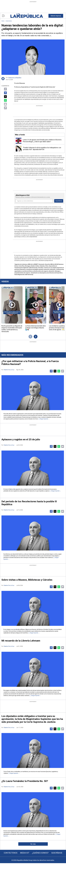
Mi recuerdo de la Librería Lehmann (20, 640)
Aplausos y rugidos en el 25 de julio (20, 439)
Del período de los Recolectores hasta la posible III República (29, 503)
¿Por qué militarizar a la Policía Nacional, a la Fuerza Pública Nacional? (30, 363)
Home (2, 21)
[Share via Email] (5, 104)
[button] (55, 16)
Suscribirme (58, 200)
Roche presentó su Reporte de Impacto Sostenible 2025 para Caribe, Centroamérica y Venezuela (11, 328)
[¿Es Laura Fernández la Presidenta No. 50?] (32, 809)
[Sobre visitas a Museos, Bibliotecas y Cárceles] (32, 608)
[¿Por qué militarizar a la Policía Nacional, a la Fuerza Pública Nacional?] (32, 392)
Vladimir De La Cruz (9, 369)
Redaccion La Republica (14, 77)
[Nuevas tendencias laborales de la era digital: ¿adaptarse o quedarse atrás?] (33, 57)
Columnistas (9, 21)
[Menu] (3, 16)
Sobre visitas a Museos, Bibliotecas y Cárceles (26, 579)
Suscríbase (56, 853)
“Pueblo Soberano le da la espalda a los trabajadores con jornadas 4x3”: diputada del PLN (42, 148)
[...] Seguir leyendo (43, 419)
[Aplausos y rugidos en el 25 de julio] (32, 468)
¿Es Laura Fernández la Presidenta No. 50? (24, 781)
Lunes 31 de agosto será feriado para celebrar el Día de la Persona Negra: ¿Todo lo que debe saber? (42, 140)
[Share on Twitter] (5, 96)
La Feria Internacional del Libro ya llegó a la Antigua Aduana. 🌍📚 (35, 328)
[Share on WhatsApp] (5, 100)
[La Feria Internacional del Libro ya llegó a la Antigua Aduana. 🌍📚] (35, 305)
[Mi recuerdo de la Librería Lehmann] (32, 669)
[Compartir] (5, 108)
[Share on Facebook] (5, 92)
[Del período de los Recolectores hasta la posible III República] (32, 532)
